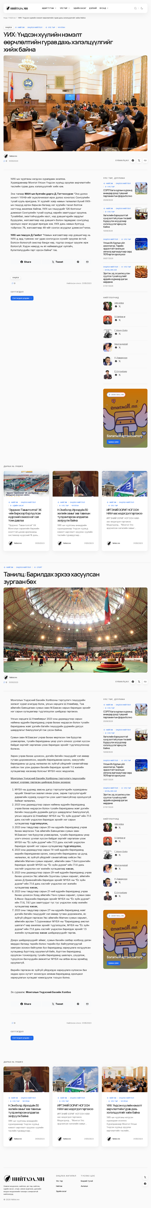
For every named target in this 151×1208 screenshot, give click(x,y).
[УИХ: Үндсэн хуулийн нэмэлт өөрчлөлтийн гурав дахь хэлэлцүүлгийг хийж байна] (124, 1079)
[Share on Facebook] (133, 160)
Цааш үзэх (114, 442)
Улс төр (51, 27)
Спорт (39, 567)
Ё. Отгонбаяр (120, 371)
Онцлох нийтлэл (34, 27)
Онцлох (8, 27)
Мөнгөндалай (121, 344)
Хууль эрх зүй (110, 270)
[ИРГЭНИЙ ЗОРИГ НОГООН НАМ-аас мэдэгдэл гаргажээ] (124, 484)
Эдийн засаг (18, 505)
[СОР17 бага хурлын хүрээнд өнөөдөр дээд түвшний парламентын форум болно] (141, 188)
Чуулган (61, 27)
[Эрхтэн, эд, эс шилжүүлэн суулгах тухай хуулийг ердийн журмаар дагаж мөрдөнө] (141, 272)
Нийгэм (12, 18)
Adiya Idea (119, 302)
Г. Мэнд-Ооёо (120, 330)
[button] (135, 8)
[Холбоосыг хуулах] (145, 160)
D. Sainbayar (119, 316)
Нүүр (5, 18)
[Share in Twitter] (139, 160)
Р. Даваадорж (120, 357)
